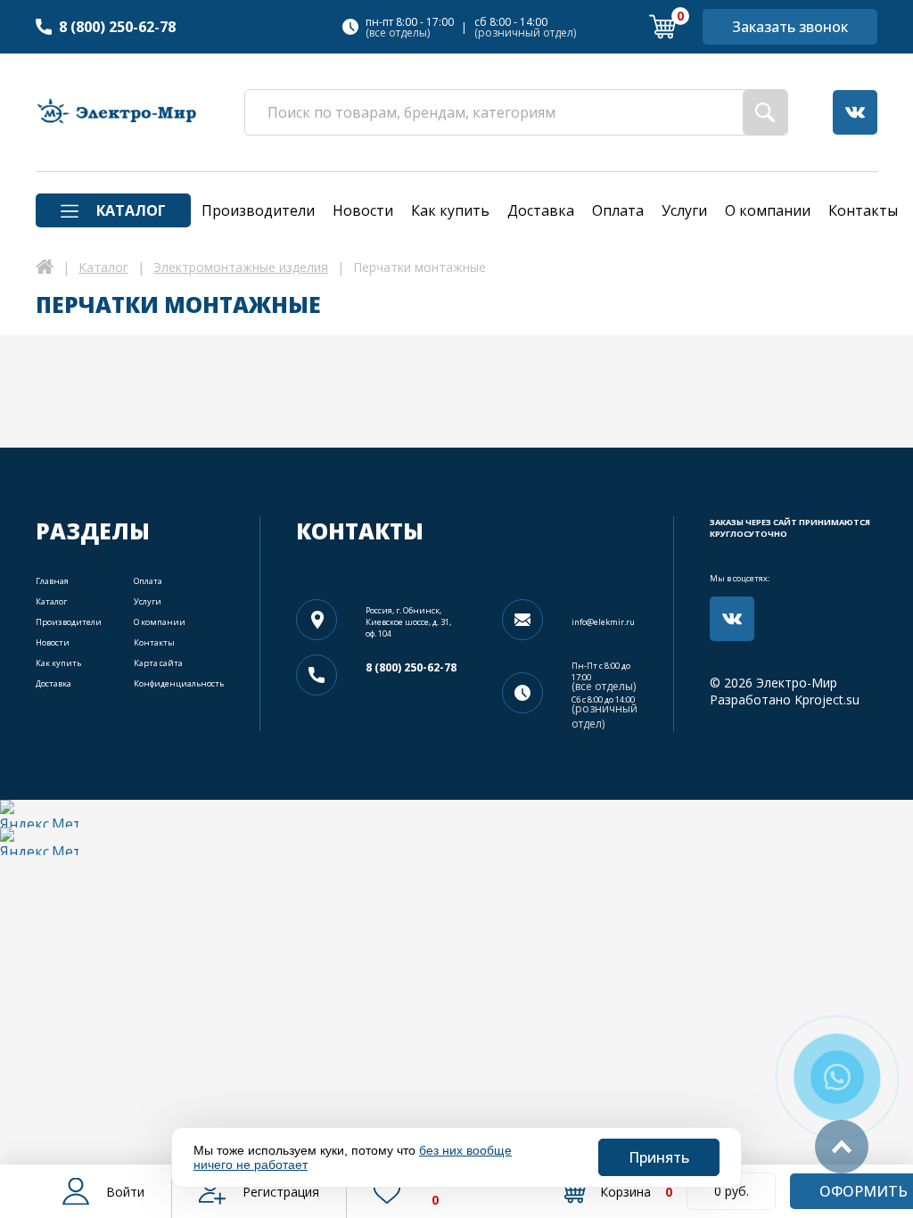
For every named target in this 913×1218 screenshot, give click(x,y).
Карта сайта (158, 663)
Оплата (148, 581)
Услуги (147, 601)
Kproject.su (827, 699)
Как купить (58, 663)
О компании (159, 622)
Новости (53, 642)
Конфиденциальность (179, 683)
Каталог (51, 601)
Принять (659, 1157)
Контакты (154, 642)
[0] (662, 26)
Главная (52, 581)
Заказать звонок (790, 27)
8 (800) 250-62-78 (117, 27)
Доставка (53, 683)
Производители (69, 622)
